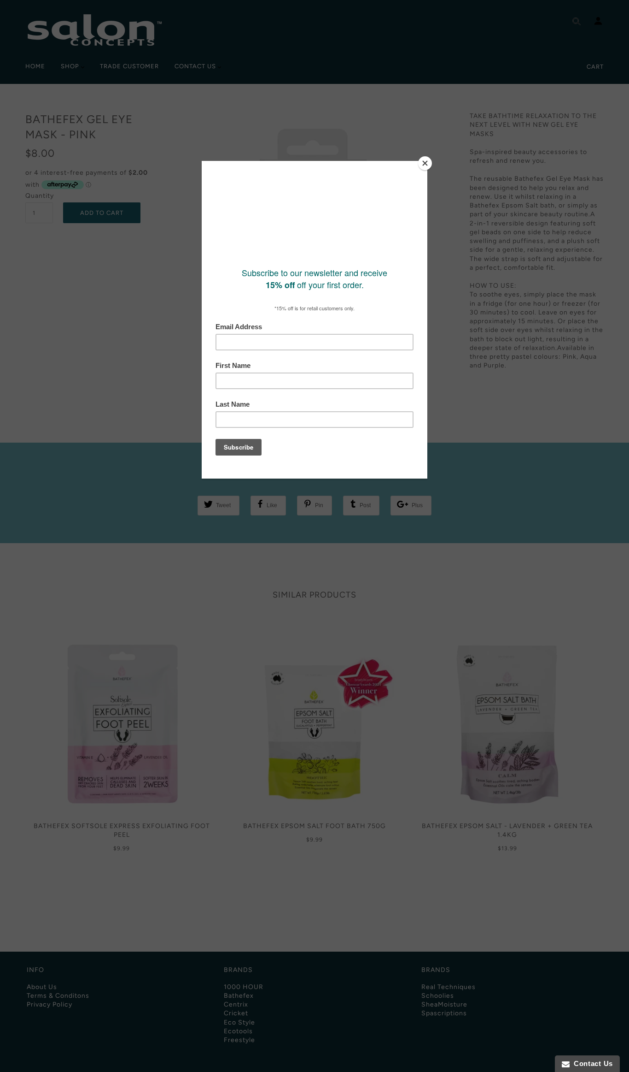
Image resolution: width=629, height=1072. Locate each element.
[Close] (425, 163)
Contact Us (591, 1063)
